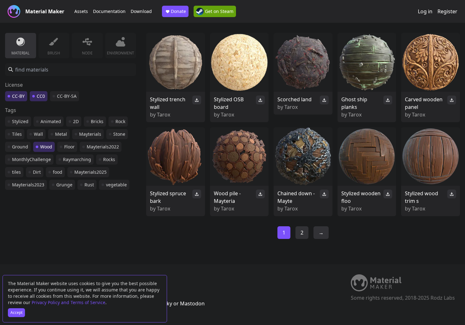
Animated (50, 121)
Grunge (64, 185)
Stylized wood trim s (421, 197)
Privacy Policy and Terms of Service (68, 302)
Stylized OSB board (229, 103)
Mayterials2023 (28, 185)
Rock (120, 121)
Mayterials (90, 134)
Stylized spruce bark (168, 197)
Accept (16, 312)
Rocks (109, 159)
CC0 (41, 96)
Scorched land (294, 99)
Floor (69, 147)
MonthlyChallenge (31, 159)
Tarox (163, 114)
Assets (81, 11)
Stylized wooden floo (361, 197)
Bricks (97, 121)
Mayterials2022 (103, 147)
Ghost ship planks (354, 103)
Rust (89, 185)
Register (447, 11)
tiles (16, 172)
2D (76, 121)
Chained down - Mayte (296, 197)
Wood (46, 147)
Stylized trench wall (167, 103)
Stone (119, 134)
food (57, 172)
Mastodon (192, 303)
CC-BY (18, 96)
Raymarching (77, 159)
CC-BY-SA (67, 96)
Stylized (20, 121)
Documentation (109, 11)
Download (141, 11)
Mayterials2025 (90, 172)
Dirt (37, 172)
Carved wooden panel (424, 103)
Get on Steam (218, 11)
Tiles (17, 134)
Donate (178, 11)
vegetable (116, 185)
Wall (38, 134)
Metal (61, 134)
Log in (425, 11)
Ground (20, 147)
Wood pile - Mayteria (227, 197)
